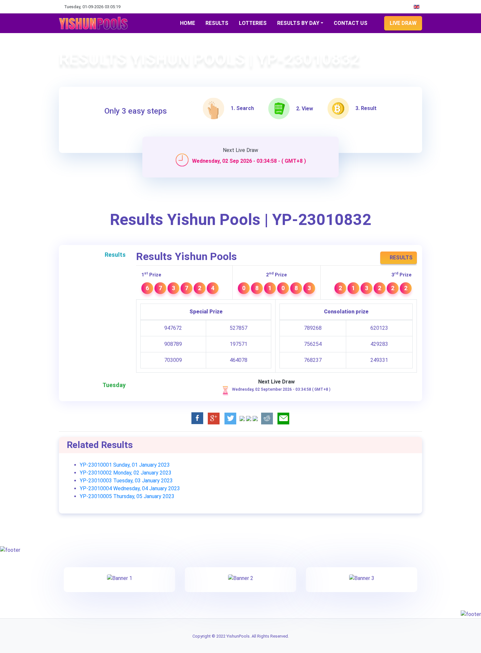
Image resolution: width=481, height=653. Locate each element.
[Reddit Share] (267, 418)
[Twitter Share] (230, 418)
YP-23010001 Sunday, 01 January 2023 (125, 465)
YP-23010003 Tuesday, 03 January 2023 (126, 480)
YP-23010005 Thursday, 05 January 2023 (127, 496)
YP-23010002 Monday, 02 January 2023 (125, 473)
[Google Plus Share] (214, 418)
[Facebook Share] (197, 418)
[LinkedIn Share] (242, 418)
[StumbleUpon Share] (255, 418)
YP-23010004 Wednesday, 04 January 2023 (130, 488)
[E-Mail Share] (283, 418)
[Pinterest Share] (248, 418)
